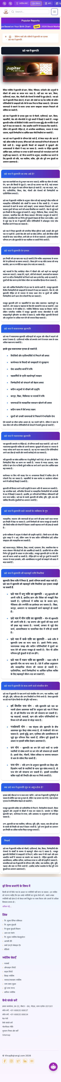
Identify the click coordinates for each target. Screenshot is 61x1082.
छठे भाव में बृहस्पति (15, 39)
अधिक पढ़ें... (7, 906)
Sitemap (6, 1035)
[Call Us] (4, 3)
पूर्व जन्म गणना (8, 988)
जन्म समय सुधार (9, 984)
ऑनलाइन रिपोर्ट (9, 967)
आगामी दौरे (7, 941)
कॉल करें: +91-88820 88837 (15, 1010)
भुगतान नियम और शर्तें (10, 1031)
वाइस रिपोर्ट (7, 971)
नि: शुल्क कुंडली (9, 924)
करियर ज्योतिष (8, 992)
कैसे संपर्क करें (7, 1022)
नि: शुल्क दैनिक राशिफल (12, 920)
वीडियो (5, 949)
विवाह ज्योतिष (8, 975)
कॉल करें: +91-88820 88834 (15, 1014)
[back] (6, 36)
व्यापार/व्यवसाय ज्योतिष (11, 980)
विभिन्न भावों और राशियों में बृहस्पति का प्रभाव (31, 36)
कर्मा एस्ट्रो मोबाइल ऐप (11, 945)
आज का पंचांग (8, 933)
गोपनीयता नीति (7, 1026)
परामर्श (5, 963)
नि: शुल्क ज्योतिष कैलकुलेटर (13, 937)
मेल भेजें (5, 1018)
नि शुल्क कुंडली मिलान (11, 929)
